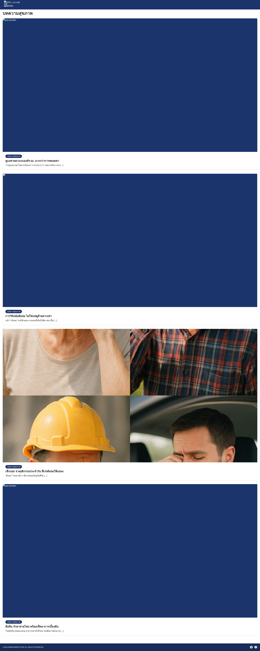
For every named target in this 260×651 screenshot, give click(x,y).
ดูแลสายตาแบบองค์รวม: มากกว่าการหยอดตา (32, 160)
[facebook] (251, 647)
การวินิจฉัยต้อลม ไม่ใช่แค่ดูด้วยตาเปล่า (28, 316)
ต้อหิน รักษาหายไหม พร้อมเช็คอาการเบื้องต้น (31, 626)
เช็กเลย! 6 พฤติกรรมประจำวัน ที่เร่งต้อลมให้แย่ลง (34, 471)
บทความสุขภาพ (13, 156)
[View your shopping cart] (5, 4)
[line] (255, 647)
